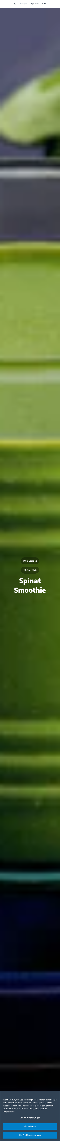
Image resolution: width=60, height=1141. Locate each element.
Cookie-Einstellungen (30, 1117)
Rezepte (23, 3)
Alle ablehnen (30, 1126)
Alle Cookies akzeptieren (30, 1135)
